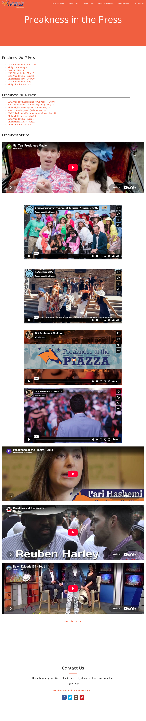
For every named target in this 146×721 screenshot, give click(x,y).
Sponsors (139, 3)
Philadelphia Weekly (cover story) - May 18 (29, 107)
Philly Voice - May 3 (17, 67)
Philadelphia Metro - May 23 (22, 121)
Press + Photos (106, 3)
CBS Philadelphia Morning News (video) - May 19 (32, 113)
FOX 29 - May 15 (16, 70)
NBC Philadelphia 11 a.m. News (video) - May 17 (31, 104)
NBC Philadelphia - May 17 (21, 73)
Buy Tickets (58, 3)
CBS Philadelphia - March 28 (22, 64)
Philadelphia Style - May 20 (21, 79)
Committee (123, 3)
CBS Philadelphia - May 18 (21, 76)
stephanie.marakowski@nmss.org (73, 690)
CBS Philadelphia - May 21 (21, 81)
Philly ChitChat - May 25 (19, 84)
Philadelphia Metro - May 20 (22, 116)
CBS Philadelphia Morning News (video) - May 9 (31, 102)
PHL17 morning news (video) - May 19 (27, 110)
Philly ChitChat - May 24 (20, 124)
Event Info (74, 3)
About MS (89, 3)
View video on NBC (73, 621)
